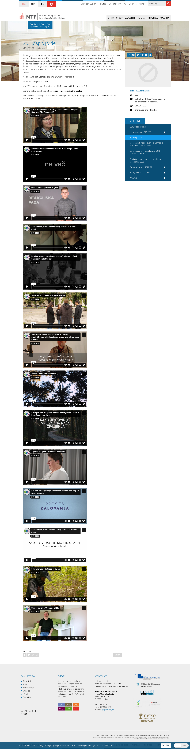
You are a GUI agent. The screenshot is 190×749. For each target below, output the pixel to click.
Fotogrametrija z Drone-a (140, 172)
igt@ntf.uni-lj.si (108, 710)
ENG (33, 4)
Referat (142, 18)
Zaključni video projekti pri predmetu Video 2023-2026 (145, 160)
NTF (24, 48)
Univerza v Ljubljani (88, 4)
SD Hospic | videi (38, 48)
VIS (125, 4)
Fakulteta (102, 4)
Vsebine (135, 121)
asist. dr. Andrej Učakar (140, 91)
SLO (24, 4)
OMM (76, 705)
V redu (166, 745)
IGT (29, 48)
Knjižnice (26, 691)
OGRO (68, 705)
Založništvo (27, 697)
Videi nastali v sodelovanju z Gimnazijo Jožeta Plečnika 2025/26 (146, 144)
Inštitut (25, 694)
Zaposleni (130, 18)
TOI (68, 709)
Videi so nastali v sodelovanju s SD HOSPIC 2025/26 (145, 152)
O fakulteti (27, 681)
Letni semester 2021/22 (140, 132)
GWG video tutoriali (138, 127)
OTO (61, 709)
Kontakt (142, 4)
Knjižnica (153, 18)
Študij (119, 18)
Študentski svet (115, 4)
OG (61, 705)
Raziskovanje (28, 688)
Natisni (117, 655)
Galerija (164, 18)
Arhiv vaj (133, 178)
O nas (111, 18)
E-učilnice (132, 4)
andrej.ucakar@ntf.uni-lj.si (146, 110)
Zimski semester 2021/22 (141, 167)
